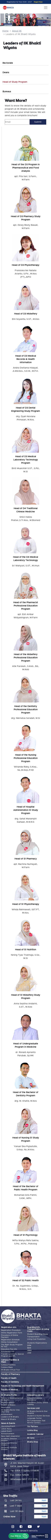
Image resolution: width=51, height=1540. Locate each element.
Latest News (6, 1429)
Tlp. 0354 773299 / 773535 (24, 1471)
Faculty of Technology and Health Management (22, 1386)
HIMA (29, 1350)
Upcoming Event (8, 1426)
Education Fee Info (9, 1349)
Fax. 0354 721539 (19, 1475)
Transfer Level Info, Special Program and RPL (12, 1355)
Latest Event (6, 1431)
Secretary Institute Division (9, 1448)
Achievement (6, 1414)
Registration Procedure (11, 1330)
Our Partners (32, 1426)
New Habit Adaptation (10, 1436)
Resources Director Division (9, 1444)
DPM (29, 1345)
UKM (29, 1353)
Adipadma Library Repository (34, 1399)
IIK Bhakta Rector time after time (10, 1411)
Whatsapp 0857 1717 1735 (24, 1479)
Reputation (5, 1407)
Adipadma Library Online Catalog (37, 1403)
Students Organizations (37, 1343)
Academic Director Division (9, 1439)
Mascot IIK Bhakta (8, 1419)
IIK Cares (30, 1438)
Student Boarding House (37, 1334)
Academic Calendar (35, 1434)
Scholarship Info (7, 1352)
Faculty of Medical (9, 1390)
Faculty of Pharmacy (10, 1374)
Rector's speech (8, 1402)
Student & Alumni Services (38, 1416)
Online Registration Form (11, 1333)
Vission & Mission (8, 1405)
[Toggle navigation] (45, 7)
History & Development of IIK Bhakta (12, 1399)
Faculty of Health (8, 1378)
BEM (29, 1348)
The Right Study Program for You (11, 1346)
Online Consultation (9, 1342)
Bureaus (7, 91)
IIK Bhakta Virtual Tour (10, 1370)
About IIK (17, 31)
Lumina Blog (32, 1430)
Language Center (34, 1418)
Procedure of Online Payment (9, 1336)
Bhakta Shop (32, 1442)
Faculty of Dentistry (10, 1382)
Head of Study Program (15, 82)
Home (5, 31)
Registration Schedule (10, 1340)
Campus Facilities (8, 1365)
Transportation (33, 1337)
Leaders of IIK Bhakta (10, 1417)
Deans (6, 72)
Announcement (7, 1434)
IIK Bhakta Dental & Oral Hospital (37, 1412)
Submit (37, 122)
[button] (18, 1536)
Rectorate (8, 63)
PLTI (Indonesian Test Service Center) (36, 1421)
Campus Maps (7, 1367)
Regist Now (38, 2)
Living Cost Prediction (36, 1339)
